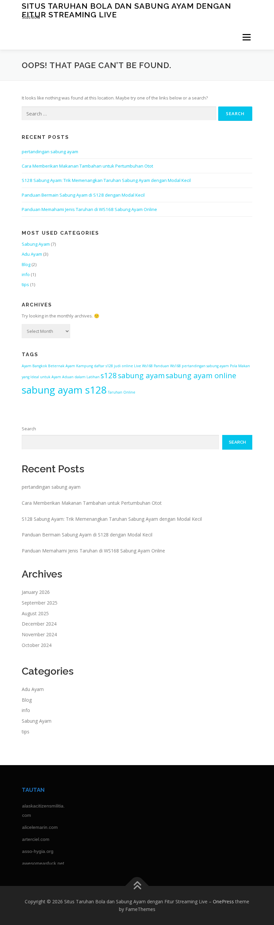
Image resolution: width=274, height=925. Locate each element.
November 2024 (39, 634)
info (26, 274)
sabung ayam (141, 375)
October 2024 (36, 645)
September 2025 (39, 603)
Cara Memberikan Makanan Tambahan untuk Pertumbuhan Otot (87, 166)
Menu (246, 37)
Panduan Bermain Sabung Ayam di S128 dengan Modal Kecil (83, 195)
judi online (123, 366)
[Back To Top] (137, 886)
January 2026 (36, 592)
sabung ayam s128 (64, 390)
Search (29, 429)
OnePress (223, 901)
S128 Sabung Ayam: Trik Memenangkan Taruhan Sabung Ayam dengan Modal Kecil (106, 180)
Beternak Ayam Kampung (70, 366)
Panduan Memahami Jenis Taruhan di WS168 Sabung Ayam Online (89, 209)
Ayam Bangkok (34, 366)
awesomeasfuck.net (43, 863)
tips (25, 284)
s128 (109, 375)
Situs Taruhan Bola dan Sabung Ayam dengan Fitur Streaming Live (126, 10)
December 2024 (39, 624)
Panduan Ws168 (167, 366)
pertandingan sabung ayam (50, 152)
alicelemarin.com (40, 827)
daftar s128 (103, 366)
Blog (26, 264)
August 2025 (35, 613)
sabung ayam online (201, 375)
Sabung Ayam (36, 244)
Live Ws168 (143, 366)
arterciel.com (35, 839)
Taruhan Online (121, 392)
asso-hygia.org (37, 851)
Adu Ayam (32, 254)
